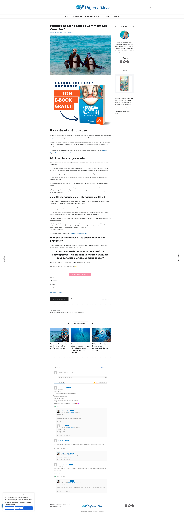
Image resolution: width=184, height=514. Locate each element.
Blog (66, 16)
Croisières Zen (77, 16)
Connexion (104, 367)
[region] (18, 502)
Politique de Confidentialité (98, 511)
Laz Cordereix (71, 412)
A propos (116, 16)
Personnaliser (9, 508)
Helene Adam (55, 310)
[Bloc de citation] (72, 377)
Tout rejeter (19, 508)
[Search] (150, 7)
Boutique (106, 16)
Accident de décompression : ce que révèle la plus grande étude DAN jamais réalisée (80, 348)
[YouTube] (124, 61)
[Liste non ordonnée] (70, 377)
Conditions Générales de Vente (86, 511)
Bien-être (53, 32)
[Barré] (66, 377)
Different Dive (65, 411)
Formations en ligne (92, 16)
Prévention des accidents (65, 32)
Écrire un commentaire (59, 299)
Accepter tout (28, 508)
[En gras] (60, 377)
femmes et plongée (56, 292)
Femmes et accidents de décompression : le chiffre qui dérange (58, 346)
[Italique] (62, 377)
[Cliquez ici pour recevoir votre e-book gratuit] (80, 102)
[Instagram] (127, 61)
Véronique (70, 454)
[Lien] (74, 377)
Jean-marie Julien (71, 482)
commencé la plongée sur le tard (78, 233)
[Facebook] (121, 61)
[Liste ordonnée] (68, 377)
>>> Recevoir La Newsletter (80, 274)
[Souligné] (64, 377)
